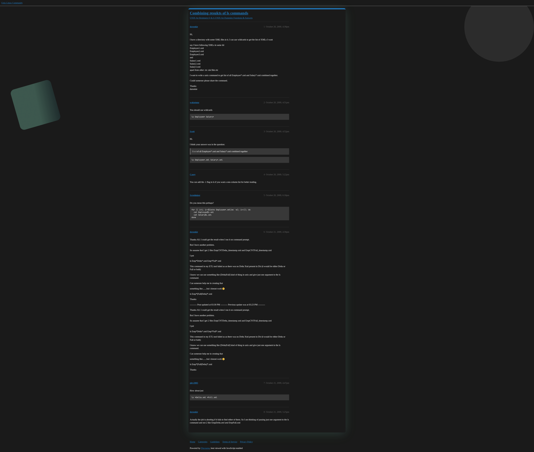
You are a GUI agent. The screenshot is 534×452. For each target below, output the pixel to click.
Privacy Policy (246, 442)
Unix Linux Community (12, 3)
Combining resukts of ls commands (219, 13)
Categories (202, 442)
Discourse (205, 448)
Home (192, 442)
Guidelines (215, 442)
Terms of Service (229, 442)
